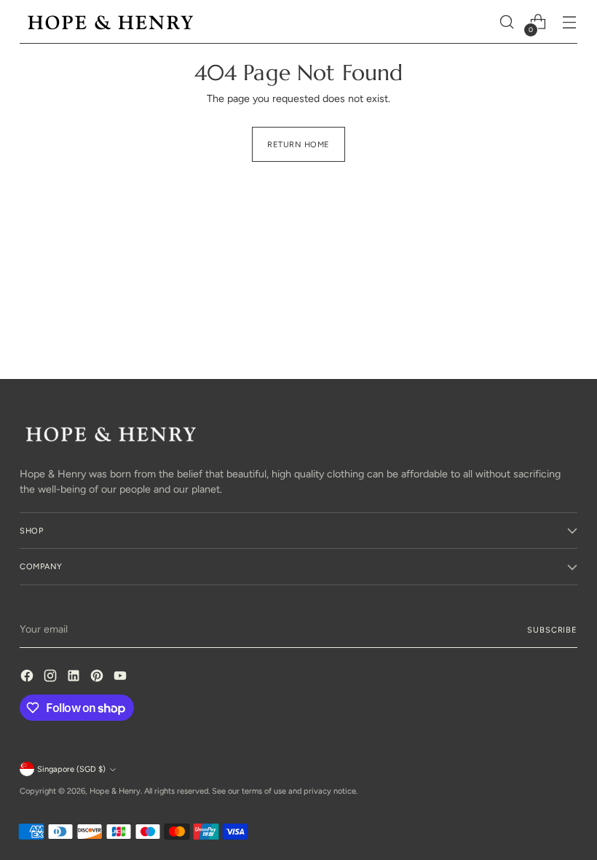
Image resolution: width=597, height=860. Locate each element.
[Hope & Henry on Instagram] (51, 677)
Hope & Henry (115, 791)
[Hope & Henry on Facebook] (28, 677)
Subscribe (552, 630)
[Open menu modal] (570, 22)
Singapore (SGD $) (71, 769)
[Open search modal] (507, 22)
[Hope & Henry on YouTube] (121, 677)
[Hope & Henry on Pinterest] (98, 677)
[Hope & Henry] (111, 22)
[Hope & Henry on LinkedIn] (75, 677)
